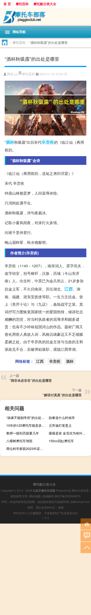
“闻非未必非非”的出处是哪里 (30, 380)
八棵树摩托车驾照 (19, 440)
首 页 (7, 3)
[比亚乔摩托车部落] (45, 17)
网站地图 (35, 496)
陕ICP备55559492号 (68, 496)
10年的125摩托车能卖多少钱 (26, 425)
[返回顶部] (85, 547)
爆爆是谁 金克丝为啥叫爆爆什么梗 (69, 433)
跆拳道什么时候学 (62, 417)
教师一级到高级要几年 (22, 433)
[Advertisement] (45, 569)
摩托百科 (22, 3)
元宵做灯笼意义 (60, 425)
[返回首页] (85, 523)
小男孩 (45, 518)
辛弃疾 (48, 142)
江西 (68, 289)
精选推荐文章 (18, 496)
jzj (16, 74)
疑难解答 (48, 496)
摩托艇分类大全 (44, 3)
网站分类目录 (80, 490)
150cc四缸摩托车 (61, 440)
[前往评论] (85, 535)
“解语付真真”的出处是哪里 (62, 394)
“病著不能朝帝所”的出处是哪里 (26, 417)
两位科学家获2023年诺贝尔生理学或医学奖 (26, 448)
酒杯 (10, 142)
